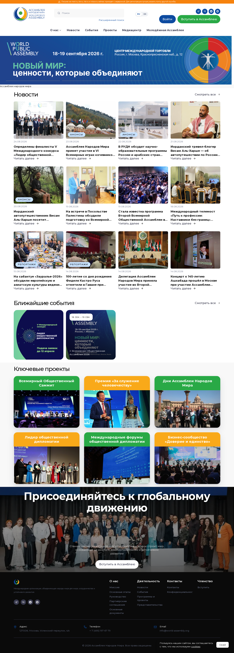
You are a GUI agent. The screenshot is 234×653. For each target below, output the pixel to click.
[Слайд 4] (201, 80)
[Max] (217, 11)
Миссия (114, 587)
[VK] (204, 11)
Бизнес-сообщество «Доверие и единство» (187, 439)
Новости (142, 587)
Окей (222, 644)
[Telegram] (198, 11)
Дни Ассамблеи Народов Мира (187, 383)
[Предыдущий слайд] (29, 60)
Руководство (117, 596)
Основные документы (116, 611)
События (142, 592)
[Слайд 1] (33, 80)
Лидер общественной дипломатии (46, 439)
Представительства (149, 604)
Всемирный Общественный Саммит (46, 383)
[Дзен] (211, 11)
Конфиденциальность (180, 592)
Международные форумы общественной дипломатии (117, 439)
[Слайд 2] (89, 80)
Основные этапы (120, 592)
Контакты (173, 587)
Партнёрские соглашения (118, 603)
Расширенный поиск (111, 20)
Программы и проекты (146, 598)
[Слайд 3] (145, 80)
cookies (195, 646)
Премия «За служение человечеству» (117, 383)
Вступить (203, 587)
